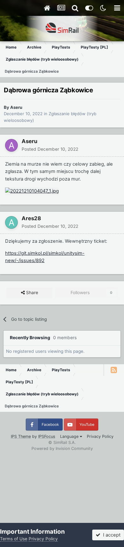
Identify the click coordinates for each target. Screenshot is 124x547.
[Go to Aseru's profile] (11, 145)
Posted (50, 149)
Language (70, 436)
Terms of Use (13, 538)
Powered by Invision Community (62, 448)
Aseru (16, 107)
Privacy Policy (100, 436)
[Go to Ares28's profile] (11, 222)
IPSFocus (46, 436)
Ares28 (31, 218)
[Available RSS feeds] (114, 370)
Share (31, 292)
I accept (110, 535)
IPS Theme (21, 436)
